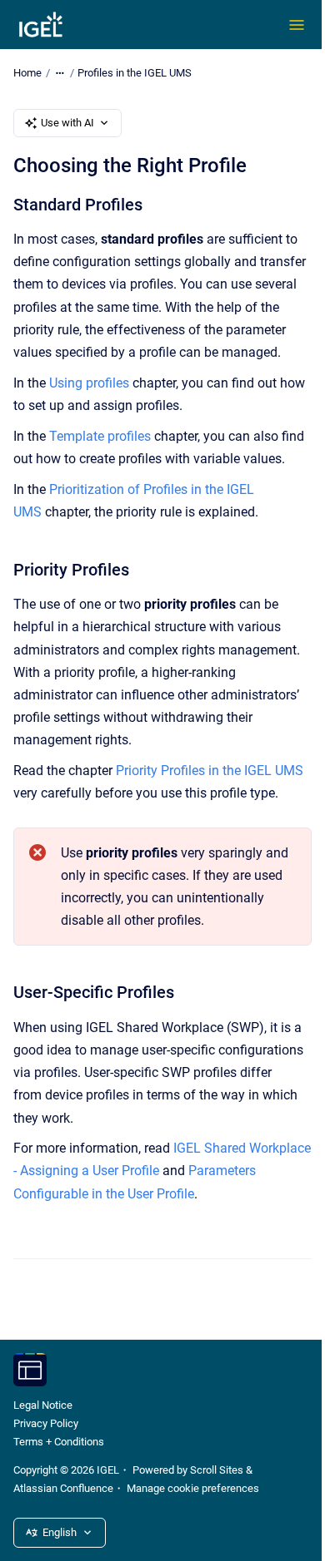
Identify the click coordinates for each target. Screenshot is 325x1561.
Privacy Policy (45, 1423)
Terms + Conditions (58, 1441)
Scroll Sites (216, 1470)
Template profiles (100, 436)
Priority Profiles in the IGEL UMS (209, 770)
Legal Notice (42, 1405)
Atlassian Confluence (63, 1488)
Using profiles (89, 383)
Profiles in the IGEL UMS (135, 73)
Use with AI (67, 122)
